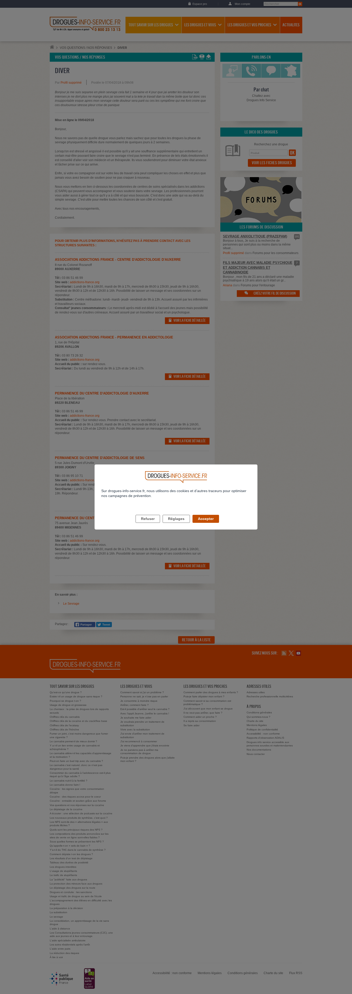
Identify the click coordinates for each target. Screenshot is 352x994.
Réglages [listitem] (176, 519)
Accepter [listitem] (206, 519)
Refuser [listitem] (148, 519)
